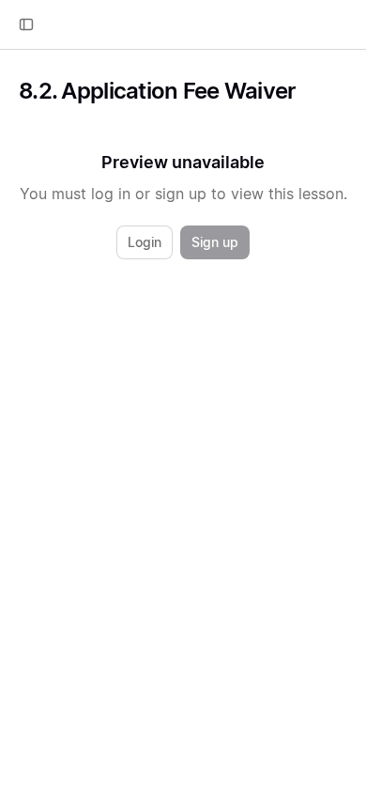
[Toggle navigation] (26, 24)
